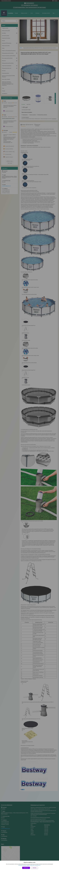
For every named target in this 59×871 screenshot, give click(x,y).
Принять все (26, 867)
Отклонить (34, 867)
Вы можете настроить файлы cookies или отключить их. (29, 865)
